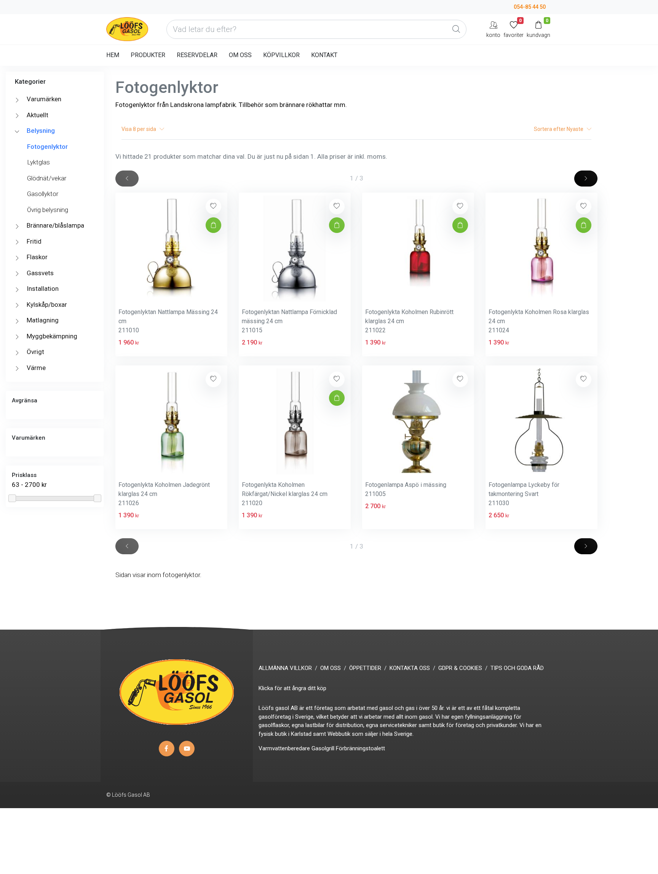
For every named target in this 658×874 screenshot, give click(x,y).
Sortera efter (559, 129)
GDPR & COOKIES (460, 668)
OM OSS (240, 55)
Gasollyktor (42, 194)
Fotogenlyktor (47, 146)
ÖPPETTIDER (365, 668)
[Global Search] (456, 29)
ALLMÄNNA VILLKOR (285, 668)
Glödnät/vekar (46, 178)
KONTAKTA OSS (410, 668)
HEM (112, 55)
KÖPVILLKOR (281, 55)
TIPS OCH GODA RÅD (517, 668)
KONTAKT (324, 55)
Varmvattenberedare (284, 748)
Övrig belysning (47, 210)
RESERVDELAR (197, 55)
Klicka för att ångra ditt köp (292, 688)
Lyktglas (38, 162)
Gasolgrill (322, 748)
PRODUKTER (148, 55)
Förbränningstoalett (360, 748)
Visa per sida (140, 129)
